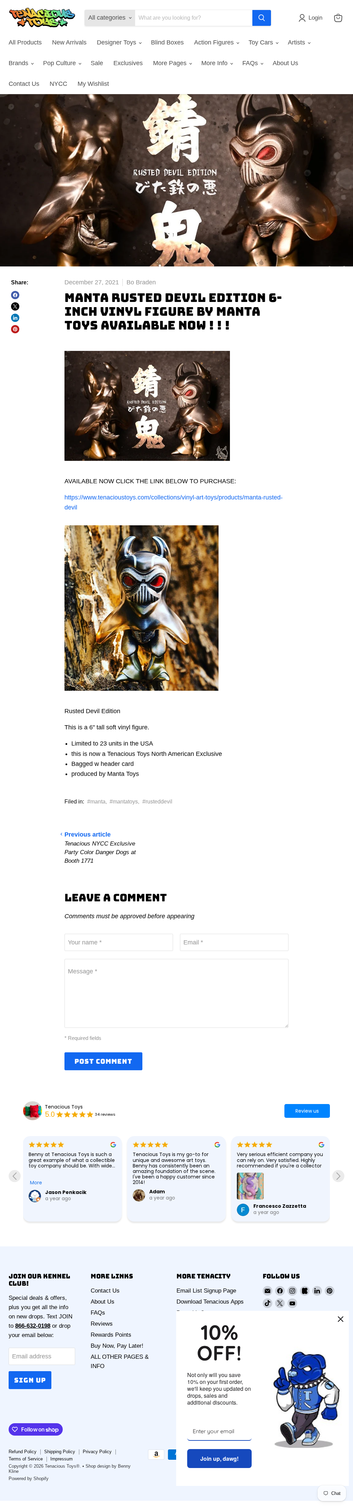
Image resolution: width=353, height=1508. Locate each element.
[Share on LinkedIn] (15, 318)
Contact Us (24, 83)
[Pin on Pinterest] (15, 329)
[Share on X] (15, 306)
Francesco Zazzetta (279, 1206)
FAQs (251, 63)
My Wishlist (93, 83)
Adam (157, 1191)
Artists (297, 42)
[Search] (261, 18)
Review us (307, 1110)
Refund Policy (23, 1451)
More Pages (170, 63)
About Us (285, 63)
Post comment (103, 1061)
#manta (96, 801)
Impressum (61, 1458)
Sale (97, 63)
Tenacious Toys (64, 1107)
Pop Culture (60, 63)
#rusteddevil (157, 801)
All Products (25, 42)
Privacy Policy (97, 1451)
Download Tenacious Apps (210, 1301)
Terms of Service (26, 1458)
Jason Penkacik (66, 1192)
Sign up (30, 1380)
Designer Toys (117, 42)
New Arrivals (69, 42)
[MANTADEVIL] (147, 465)
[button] (312, 18)
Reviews (102, 1323)
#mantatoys (124, 801)
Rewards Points (111, 1335)
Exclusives (128, 63)
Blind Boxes (167, 42)
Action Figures (214, 42)
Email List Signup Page (206, 1290)
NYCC (58, 83)
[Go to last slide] (15, 1176)
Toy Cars (262, 42)
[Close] (340, 1319)
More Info (215, 63)
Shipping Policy (59, 1451)
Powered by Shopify (29, 1478)
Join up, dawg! (219, 1459)
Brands (19, 63)
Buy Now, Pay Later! (117, 1346)
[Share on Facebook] (15, 295)
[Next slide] (338, 1176)
